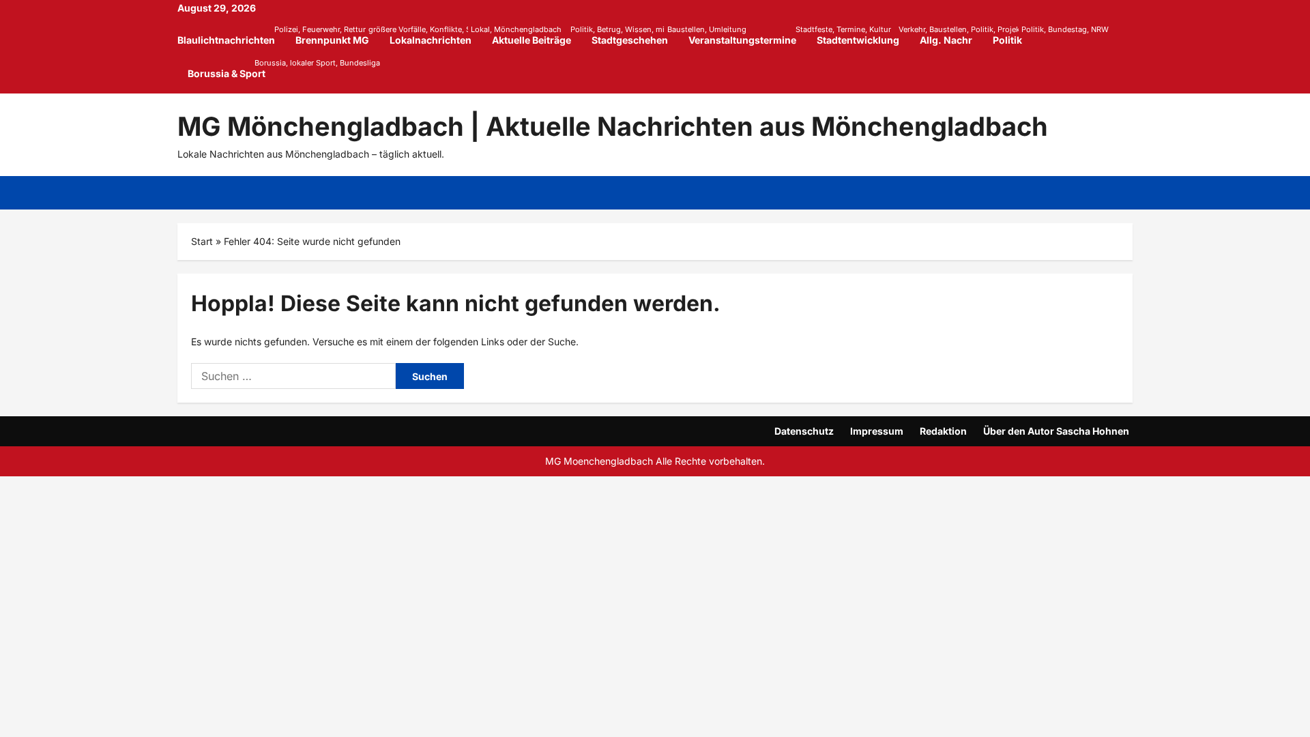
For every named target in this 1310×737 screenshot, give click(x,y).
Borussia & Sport (226, 68)
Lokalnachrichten (436, 35)
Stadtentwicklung (863, 35)
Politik (1012, 35)
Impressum (876, 431)
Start (202, 241)
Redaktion (943, 431)
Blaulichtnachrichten (231, 35)
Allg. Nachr (946, 40)
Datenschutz (804, 431)
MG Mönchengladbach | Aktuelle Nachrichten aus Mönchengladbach (612, 126)
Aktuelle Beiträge (536, 35)
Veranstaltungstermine (747, 35)
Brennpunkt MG (337, 35)
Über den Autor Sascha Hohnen (1056, 431)
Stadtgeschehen (635, 35)
